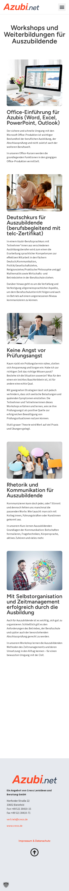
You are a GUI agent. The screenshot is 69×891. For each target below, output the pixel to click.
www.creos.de (14, 826)
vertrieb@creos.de (17, 819)
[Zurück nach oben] (34, 852)
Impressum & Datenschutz (34, 840)
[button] (62, 7)
